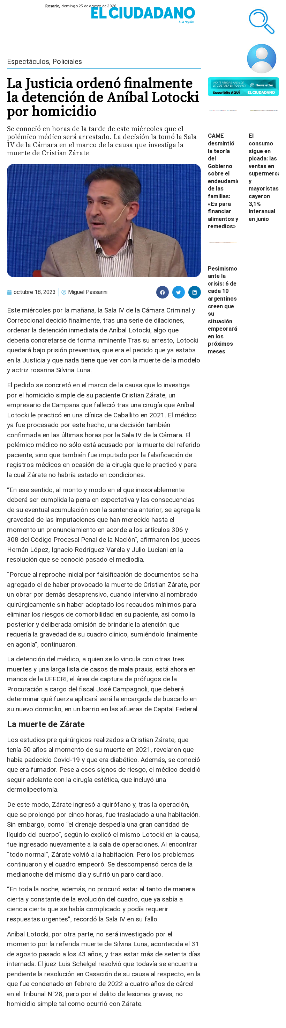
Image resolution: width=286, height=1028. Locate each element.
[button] (162, 292)
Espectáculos (28, 61)
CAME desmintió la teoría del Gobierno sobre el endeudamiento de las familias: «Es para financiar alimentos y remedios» (228, 181)
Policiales (67, 61)
